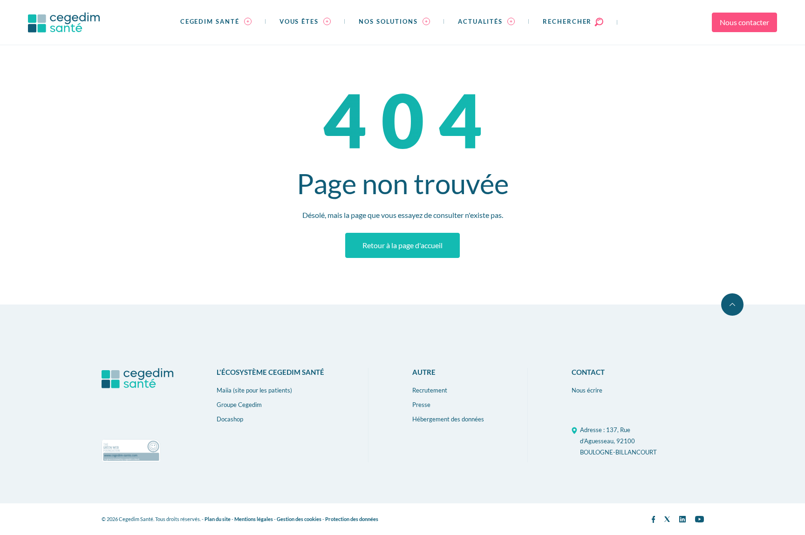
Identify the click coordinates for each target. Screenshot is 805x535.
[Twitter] (667, 519)
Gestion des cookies (299, 519)
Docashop (230, 419)
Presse (421, 404)
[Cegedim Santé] (64, 22)
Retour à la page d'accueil (402, 245)
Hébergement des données (448, 419)
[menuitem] (216, 22)
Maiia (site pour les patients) (254, 390)
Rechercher (568, 21)
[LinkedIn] (682, 519)
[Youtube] (699, 519)
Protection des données (351, 519)
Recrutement (429, 390)
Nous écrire (587, 390)
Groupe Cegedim (239, 404)
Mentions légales (253, 519)
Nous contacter (744, 22)
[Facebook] (653, 519)
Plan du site (218, 519)
